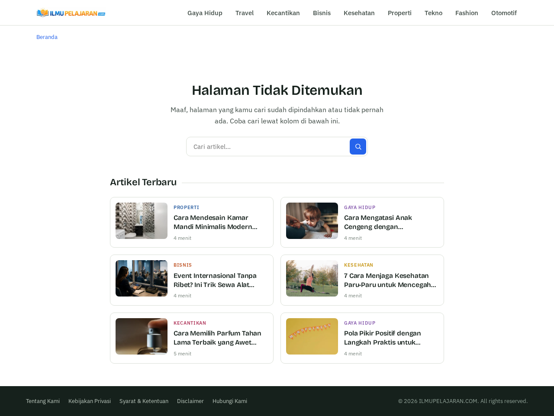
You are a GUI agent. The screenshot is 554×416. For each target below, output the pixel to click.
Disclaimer (190, 401)
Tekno (433, 13)
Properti (400, 13)
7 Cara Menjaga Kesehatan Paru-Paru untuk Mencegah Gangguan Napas (387, 281)
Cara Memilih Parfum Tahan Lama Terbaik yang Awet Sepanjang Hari (217, 338)
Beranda (47, 37)
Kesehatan (359, 13)
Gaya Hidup (204, 13)
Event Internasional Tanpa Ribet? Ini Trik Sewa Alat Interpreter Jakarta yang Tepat (215, 281)
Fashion (466, 13)
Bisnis (322, 13)
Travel (244, 13)
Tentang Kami (43, 401)
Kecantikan (283, 13)
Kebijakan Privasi (89, 401)
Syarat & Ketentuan (143, 401)
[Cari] (358, 147)
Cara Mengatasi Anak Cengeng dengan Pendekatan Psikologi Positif (389, 223)
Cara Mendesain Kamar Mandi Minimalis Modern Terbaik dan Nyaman (213, 223)
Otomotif (504, 13)
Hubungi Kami (230, 401)
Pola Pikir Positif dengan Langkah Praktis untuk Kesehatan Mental (382, 338)
